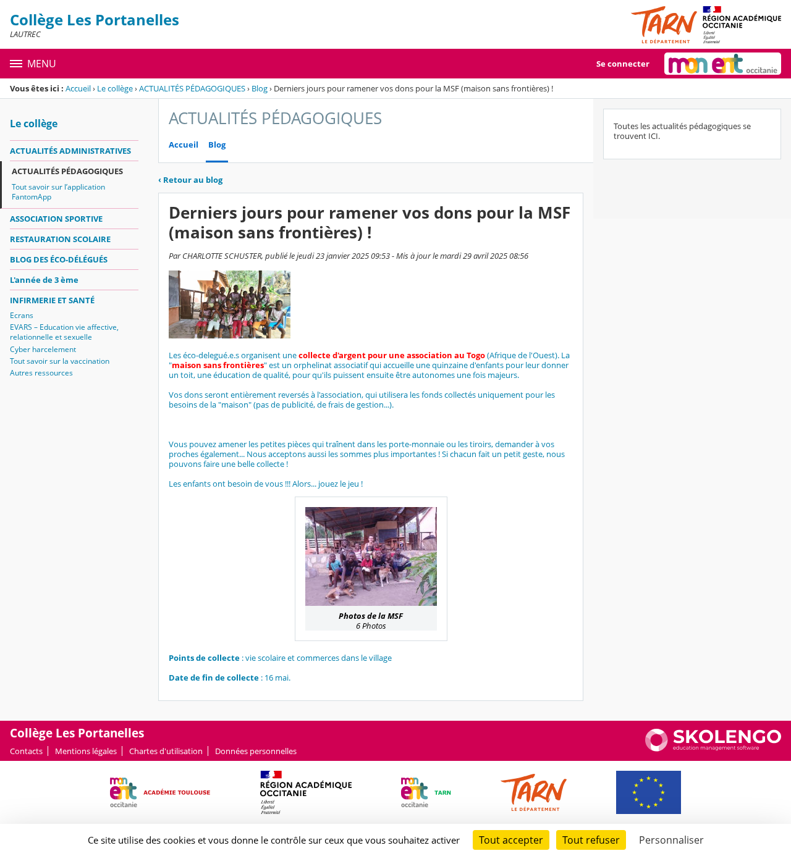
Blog (260, 88)
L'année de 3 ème (44, 279)
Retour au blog (190, 179)
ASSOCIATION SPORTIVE (56, 218)
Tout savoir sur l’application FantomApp (58, 192)
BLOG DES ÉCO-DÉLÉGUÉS (59, 259)
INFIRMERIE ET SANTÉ (52, 300)
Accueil (78, 88)
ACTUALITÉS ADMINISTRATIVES (70, 150)
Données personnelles (256, 751)
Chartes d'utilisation (166, 751)
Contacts (26, 751)
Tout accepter (511, 840)
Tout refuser (591, 840)
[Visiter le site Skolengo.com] (713, 748)
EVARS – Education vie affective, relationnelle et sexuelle (64, 332)
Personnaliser (671, 840)
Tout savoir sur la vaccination (59, 361)
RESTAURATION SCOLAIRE (60, 239)
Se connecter (622, 63)
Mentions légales (86, 751)
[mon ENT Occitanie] (722, 63)
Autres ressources (41, 372)
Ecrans (21, 315)
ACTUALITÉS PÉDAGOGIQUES (192, 88)
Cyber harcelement (43, 349)
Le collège (115, 88)
